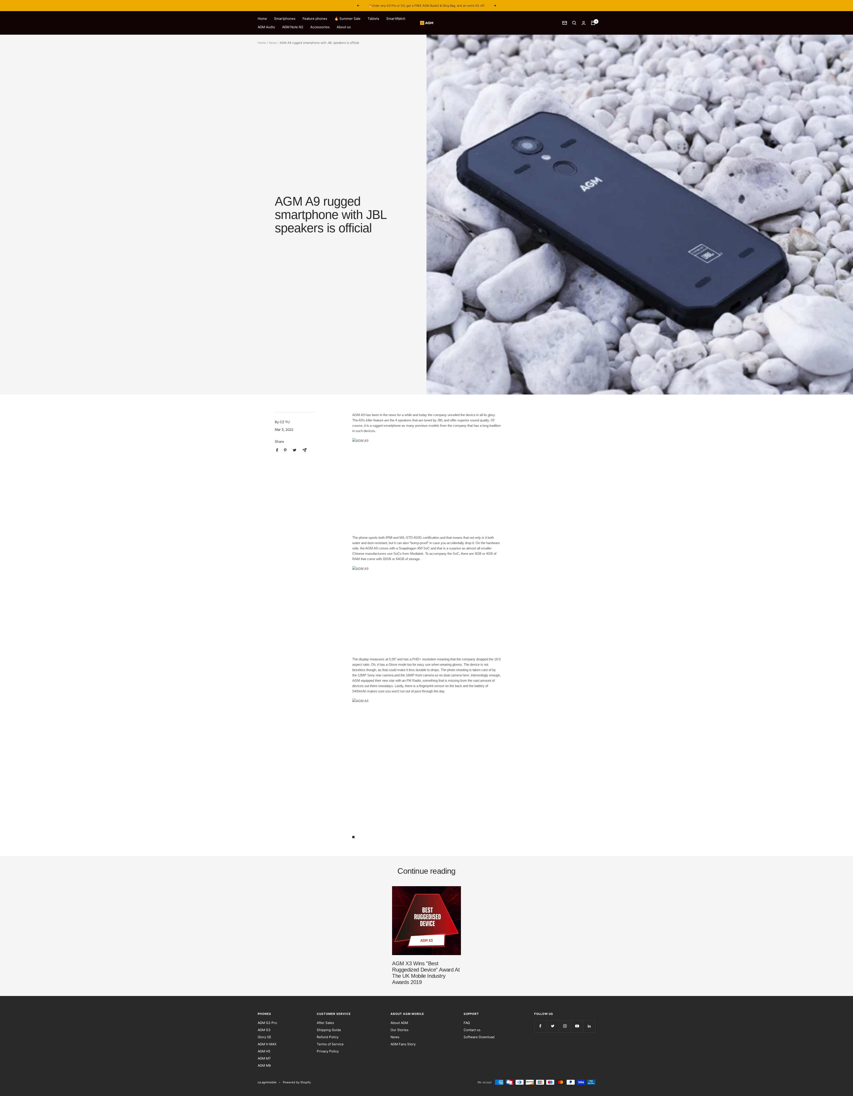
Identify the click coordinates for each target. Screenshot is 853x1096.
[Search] (574, 23)
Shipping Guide (329, 1030)
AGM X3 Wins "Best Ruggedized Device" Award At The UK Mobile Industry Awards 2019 (426, 972)
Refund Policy (328, 1037)
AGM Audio (266, 27)
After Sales (325, 1023)
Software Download (479, 1037)
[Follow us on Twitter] (552, 1026)
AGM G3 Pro (267, 1023)
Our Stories (400, 1030)
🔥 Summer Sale (347, 18)
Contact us (472, 1030)
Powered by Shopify (297, 1082)
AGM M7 (264, 1058)
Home (262, 18)
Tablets (373, 18)
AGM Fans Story (403, 1044)
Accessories (320, 27)
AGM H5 (264, 1051)
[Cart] (593, 23)
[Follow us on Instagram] (565, 1026)
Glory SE (264, 1037)
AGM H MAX (267, 1044)
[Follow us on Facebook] (540, 1026)
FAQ (467, 1023)
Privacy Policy (328, 1051)
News (273, 42)
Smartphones (284, 18)
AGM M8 (264, 1065)
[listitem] (277, 450)
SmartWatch (395, 18)
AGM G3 (264, 1030)
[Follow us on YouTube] (577, 1026)
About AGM (399, 1023)
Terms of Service (330, 1044)
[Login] (584, 23)
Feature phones (315, 18)
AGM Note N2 (292, 27)
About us (344, 27)
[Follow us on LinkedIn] (589, 1026)
